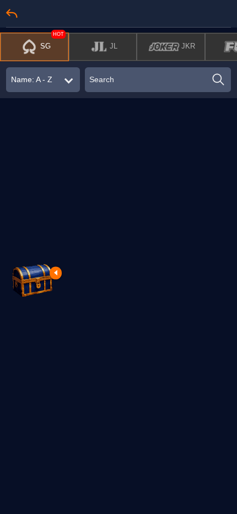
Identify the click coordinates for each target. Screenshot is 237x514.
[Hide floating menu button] (56, 273)
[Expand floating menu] (32, 279)
